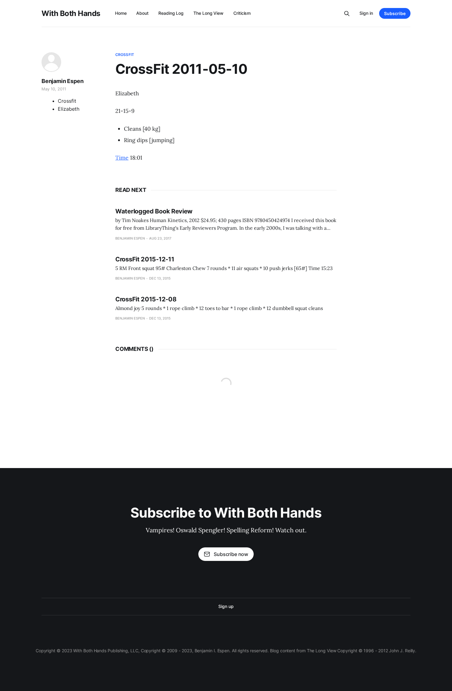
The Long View (208, 13)
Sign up (225, 606)
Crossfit (124, 54)
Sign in (366, 13)
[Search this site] (346, 13)
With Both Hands (71, 13)
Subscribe (395, 13)
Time (122, 157)
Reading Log (171, 13)
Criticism (242, 13)
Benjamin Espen (62, 81)
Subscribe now (231, 554)
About (142, 13)
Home (121, 13)
